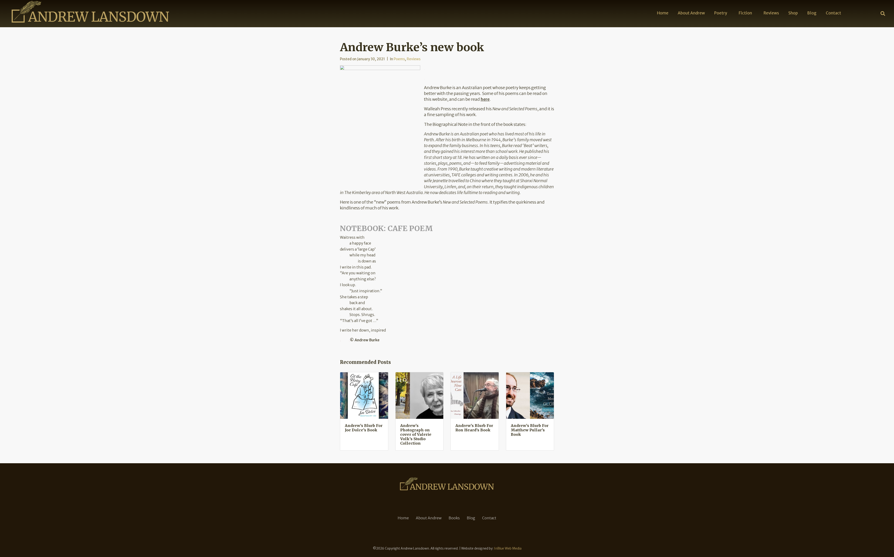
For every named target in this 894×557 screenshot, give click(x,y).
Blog (811, 13)
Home (662, 13)
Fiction (745, 13)
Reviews (771, 13)
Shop (793, 13)
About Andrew (691, 13)
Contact (833, 13)
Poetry (720, 13)
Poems (399, 59)
